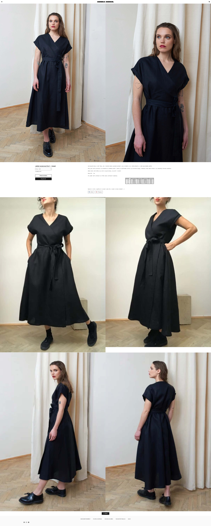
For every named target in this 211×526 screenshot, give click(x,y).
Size (37, 169)
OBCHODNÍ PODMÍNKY (85, 518)
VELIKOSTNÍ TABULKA (120, 518)
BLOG (129, 518)
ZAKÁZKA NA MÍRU (109, 518)
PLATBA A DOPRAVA (97, 518)
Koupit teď (43, 178)
